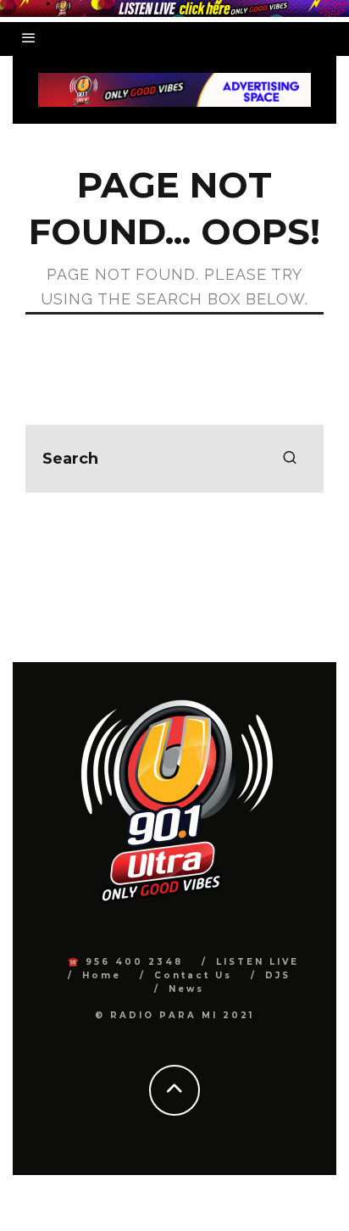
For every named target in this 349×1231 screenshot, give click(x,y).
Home (101, 975)
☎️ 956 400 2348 (125, 961)
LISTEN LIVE (257, 961)
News (186, 988)
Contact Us (193, 975)
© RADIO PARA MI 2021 (174, 1015)
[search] (290, 459)
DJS (278, 975)
